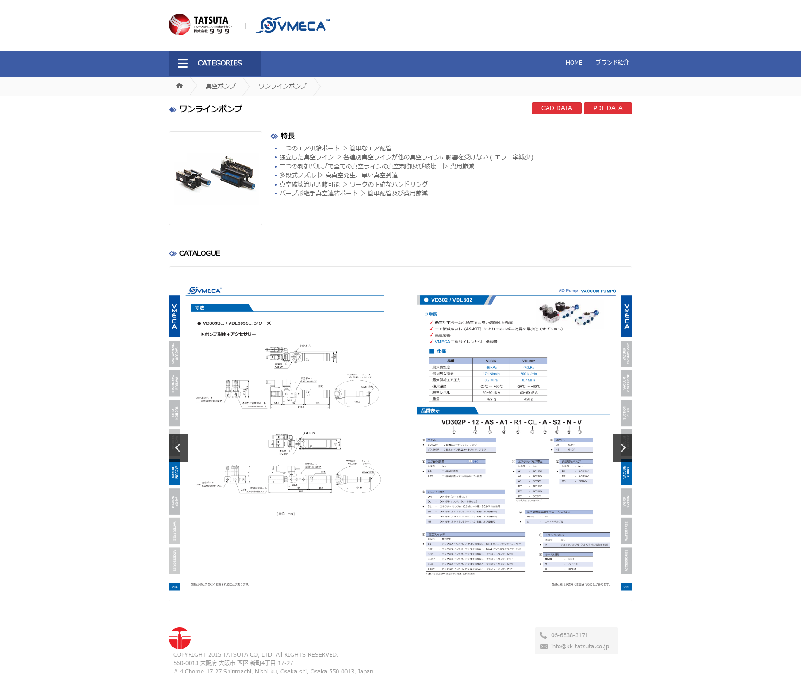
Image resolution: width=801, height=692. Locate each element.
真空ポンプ (221, 86)
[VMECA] (287, 31)
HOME (574, 62)
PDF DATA (608, 108)
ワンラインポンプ (283, 86)
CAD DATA (556, 108)
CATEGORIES (220, 63)
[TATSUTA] (200, 33)
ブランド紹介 (612, 62)
